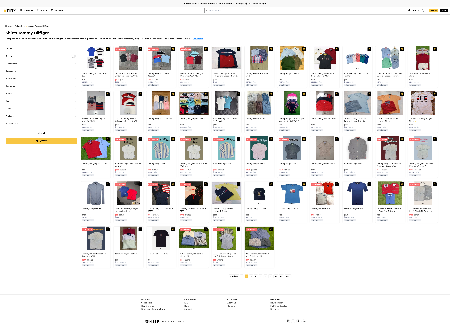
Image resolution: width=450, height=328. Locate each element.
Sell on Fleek (147, 303)
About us (231, 303)
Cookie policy (180, 321)
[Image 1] (95, 68)
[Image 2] (96, 68)
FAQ (186, 303)
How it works (147, 306)
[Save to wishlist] (108, 49)
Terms (164, 321)
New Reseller (276, 303)
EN (414, 10)
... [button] (270, 276)
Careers (231, 306)
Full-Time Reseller (278, 306)
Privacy (171, 321)
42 (281, 276)
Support (188, 309)
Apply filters (41, 141)
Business (274, 309)
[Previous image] (83, 58)
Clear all (41, 133)
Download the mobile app (153, 309)
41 (276, 276)
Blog (186, 306)
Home (8, 26)
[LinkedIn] (304, 321)
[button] (41, 48)
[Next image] (108, 58)
